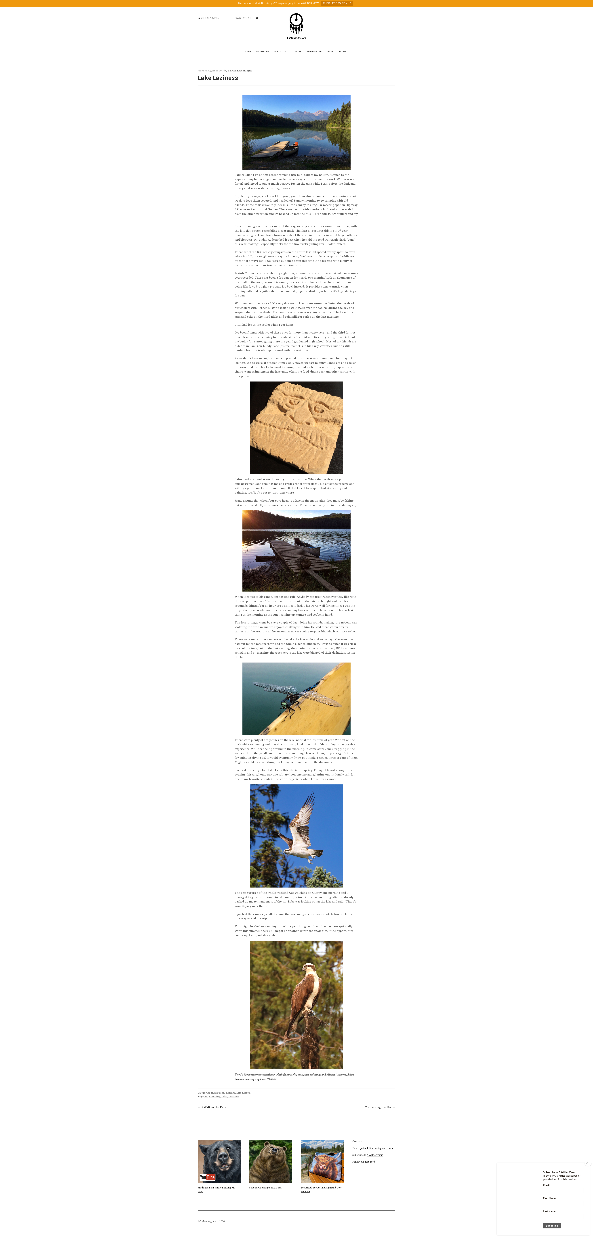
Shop (330, 51)
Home (248, 51)
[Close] (588, 1163)
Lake (224, 1096)
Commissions (314, 51)
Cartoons (262, 51)
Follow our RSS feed (363, 1162)
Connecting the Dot (378, 1108)
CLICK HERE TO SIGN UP (337, 3)
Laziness (233, 1096)
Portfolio (280, 51)
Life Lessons (244, 1092)
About (342, 51)
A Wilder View (375, 1155)
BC (206, 1096)
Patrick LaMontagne (240, 70)
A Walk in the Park (213, 1108)
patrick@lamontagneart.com (376, 1148)
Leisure (230, 1092)
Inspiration (218, 1092)
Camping (214, 1096)
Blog (298, 51)
